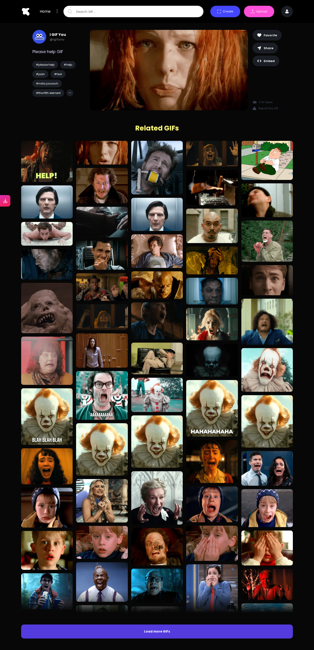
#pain (40, 74)
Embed (269, 61)
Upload (261, 11)
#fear (58, 74)
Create (228, 11)
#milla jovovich (47, 83)
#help (68, 65)
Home (45, 11)
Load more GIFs (157, 631)
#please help (45, 65)
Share (268, 48)
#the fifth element (48, 93)
